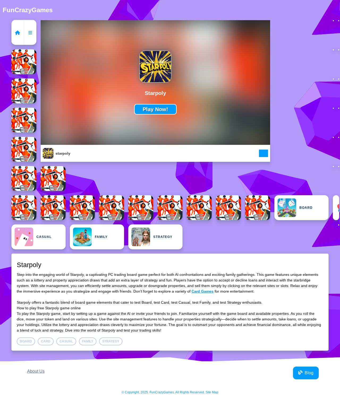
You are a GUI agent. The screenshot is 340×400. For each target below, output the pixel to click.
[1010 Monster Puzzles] (111, 207)
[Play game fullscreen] (263, 154)
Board (306, 208)
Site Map (212, 392)
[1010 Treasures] (199, 207)
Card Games (203, 291)
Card (336, 207)
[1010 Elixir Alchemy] (53, 178)
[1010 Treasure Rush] (170, 207)
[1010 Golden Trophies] (23, 207)
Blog (309, 373)
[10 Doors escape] (23, 61)
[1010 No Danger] (140, 207)
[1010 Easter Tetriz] (23, 178)
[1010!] (228, 207)
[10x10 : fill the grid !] (257, 207)
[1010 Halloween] (53, 207)
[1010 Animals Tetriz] (23, 149)
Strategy (162, 237)
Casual (44, 237)
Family (101, 237)
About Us (36, 371)
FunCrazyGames (28, 10)
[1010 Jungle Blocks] (82, 207)
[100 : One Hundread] (23, 91)
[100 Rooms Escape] (23, 120)
